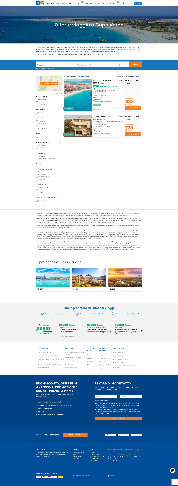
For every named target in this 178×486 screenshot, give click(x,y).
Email (121, 394)
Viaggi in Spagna (104, 358)
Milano (89, 365)
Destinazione (40, 63)
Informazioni (88, 3)
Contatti (92, 452)
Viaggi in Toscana (118, 352)
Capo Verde (52, 68)
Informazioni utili (77, 456)
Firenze (89, 361)
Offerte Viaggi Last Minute (73, 358)
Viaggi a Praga (103, 368)
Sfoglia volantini (95, 454)
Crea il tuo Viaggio (111, 3)
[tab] (49, 96)
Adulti (118, 63)
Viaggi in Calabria (118, 362)
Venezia (89, 355)
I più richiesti (96, 3)
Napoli (89, 368)
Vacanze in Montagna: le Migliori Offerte (50, 364)
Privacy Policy (77, 476)
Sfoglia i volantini (75, 435)
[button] (172, 470)
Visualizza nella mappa (49, 83)
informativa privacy (121, 403)
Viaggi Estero (60, 3)
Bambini (126, 63)
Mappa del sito (94, 460)
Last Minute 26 (77, 3)
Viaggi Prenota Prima (71, 361)
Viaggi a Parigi (103, 361)
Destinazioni (44, 68)
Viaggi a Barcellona (105, 365)
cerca (135, 64)
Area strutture (94, 458)
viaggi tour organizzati (44, 352)
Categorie (68, 3)
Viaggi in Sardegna (118, 356)
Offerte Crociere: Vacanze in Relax (48, 356)
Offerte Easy (69, 364)
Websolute (112, 476)
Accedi (137, 3)
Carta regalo (76, 458)
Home (37, 68)
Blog (103, 3)
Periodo (79, 63)
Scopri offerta (133, 108)
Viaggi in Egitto (103, 355)
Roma (89, 358)
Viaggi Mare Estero (43, 367)
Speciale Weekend (71, 367)
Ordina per (120, 77)
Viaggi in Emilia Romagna (120, 359)
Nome (96, 394)
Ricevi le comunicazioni (97, 456)
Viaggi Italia (50, 3)
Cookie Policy (86, 476)
